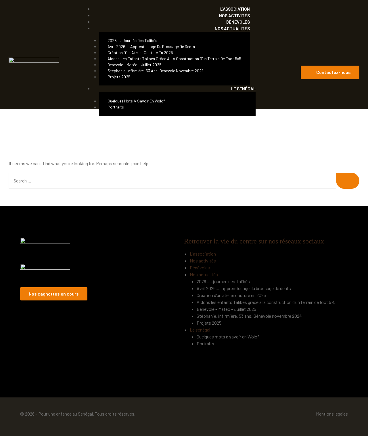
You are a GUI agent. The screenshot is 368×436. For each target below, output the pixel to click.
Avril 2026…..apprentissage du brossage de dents (151, 46)
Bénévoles (200, 267)
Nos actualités (232, 28)
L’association (203, 253)
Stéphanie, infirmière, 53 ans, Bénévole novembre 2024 (156, 70)
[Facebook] (330, 60)
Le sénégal (243, 88)
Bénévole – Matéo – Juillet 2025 (135, 64)
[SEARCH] (348, 181)
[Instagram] (341, 60)
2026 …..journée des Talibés (132, 40)
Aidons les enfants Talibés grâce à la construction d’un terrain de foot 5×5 (174, 58)
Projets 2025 (119, 76)
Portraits (116, 106)
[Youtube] (352, 60)
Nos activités (203, 260)
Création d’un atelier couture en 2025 (140, 52)
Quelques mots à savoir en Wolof (136, 100)
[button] (330, 72)
